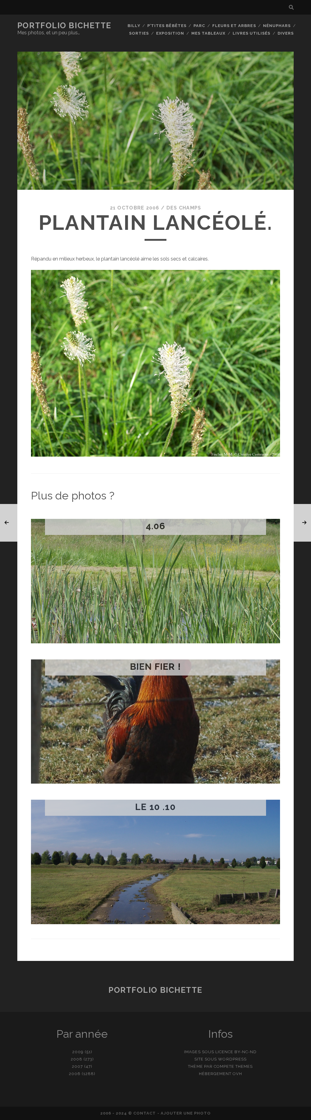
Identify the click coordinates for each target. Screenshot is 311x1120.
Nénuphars (277, 25)
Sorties (139, 33)
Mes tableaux (208, 33)
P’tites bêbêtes (166, 25)
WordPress (232, 1059)
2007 (77, 1066)
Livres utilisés (252, 33)
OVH (237, 1073)
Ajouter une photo (186, 1113)
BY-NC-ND (245, 1052)
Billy (134, 25)
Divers (286, 33)
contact (144, 1113)
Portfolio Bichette (64, 25)
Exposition (170, 33)
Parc (199, 25)
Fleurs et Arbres (234, 25)
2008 (76, 1059)
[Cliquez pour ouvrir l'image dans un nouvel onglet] (155, 455)
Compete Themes (233, 1066)
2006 (74, 1073)
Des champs (183, 208)
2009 (78, 1052)
